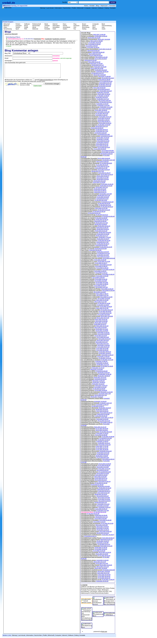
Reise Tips (91, 44)
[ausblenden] (48, 38)
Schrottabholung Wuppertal (96, 408)
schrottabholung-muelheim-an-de (98, 570)
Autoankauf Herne (93, 551)
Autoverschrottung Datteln (95, 544)
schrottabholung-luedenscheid (97, 316)
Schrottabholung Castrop (95, 141)
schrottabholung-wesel (94, 329)
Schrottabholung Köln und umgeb (98, 258)
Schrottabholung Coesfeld (95, 226)
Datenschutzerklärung (46, 80)
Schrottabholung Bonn (94, 97)
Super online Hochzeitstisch (96, 49)
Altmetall (90, 514)
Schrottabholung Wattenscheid (97, 366)
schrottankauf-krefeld (94, 480)
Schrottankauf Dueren (94, 245)
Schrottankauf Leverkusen (95, 203)
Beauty (95, 29)
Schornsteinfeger (93, 52)
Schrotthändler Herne (94, 435)
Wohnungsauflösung (94, 395)
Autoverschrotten (92, 384)
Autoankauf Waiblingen (94, 268)
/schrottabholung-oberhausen (96, 412)
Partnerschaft (36, 24)
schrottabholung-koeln (94, 187)
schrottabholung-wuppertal (96, 444)
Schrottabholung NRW (94, 126)
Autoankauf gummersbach (95, 303)
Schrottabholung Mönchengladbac (95, 461)
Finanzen (76, 25)
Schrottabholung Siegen (95, 364)
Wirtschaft (80, 8)
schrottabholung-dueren (95, 337)
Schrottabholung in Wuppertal (97, 297)
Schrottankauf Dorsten (94, 517)
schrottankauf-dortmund (95, 470)
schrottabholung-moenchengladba (95, 156)
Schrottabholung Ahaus (94, 300)
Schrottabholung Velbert (95, 252)
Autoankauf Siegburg (94, 549)
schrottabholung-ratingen (95, 504)
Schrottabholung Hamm (95, 161)
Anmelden (112, 6)
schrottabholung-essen (94, 448)
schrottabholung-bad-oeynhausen (95, 557)
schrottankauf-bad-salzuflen (96, 311)
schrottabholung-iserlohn (95, 347)
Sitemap (42, 8)
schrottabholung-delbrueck (96, 339)
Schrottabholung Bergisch (95, 421)
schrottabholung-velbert (95, 528)
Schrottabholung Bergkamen (96, 438)
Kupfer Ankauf (92, 63)
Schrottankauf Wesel (94, 133)
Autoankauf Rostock (93, 271)
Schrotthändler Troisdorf (95, 510)
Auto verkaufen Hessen (94, 71)
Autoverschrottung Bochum (96, 472)
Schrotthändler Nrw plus (95, 255)
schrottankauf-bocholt (94, 319)
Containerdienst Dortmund (95, 79)
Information (58, 8)
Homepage (37, 39)
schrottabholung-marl (94, 110)
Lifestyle (47, 25)
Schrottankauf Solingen (94, 419)
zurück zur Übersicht (11, 34)
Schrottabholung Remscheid (96, 451)
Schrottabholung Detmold (95, 486)
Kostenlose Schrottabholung (96, 83)
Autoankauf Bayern (93, 75)
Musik (34, 27)
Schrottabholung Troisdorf (95, 147)
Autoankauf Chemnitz (94, 279)
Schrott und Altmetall (94, 379)
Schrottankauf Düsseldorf (95, 493)
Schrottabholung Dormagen (96, 488)
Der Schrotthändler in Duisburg (97, 360)
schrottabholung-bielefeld (95, 169)
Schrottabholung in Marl (95, 179)
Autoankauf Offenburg (94, 273)
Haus (64, 24)
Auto (103, 27)
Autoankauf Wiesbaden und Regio (95, 424)
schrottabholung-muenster (95, 578)
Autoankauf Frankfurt (94, 281)
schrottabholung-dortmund (95, 468)
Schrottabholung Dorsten (95, 414)
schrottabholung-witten (94, 331)
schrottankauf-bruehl (94, 327)
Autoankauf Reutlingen (94, 284)
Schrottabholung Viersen (95, 453)
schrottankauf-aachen (94, 168)
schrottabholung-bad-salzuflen (97, 310)
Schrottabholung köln (94, 263)
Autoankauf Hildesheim (94, 293)
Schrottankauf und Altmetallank (97, 206)
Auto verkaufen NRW (94, 70)
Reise (26, 25)
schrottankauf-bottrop (94, 322)
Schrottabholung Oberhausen (96, 107)
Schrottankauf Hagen (94, 200)
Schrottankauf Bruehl (94, 224)
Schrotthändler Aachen (94, 131)
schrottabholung (92, 171)
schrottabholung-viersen (95, 530)
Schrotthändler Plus (93, 149)
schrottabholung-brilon (94, 430)
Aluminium (91, 213)
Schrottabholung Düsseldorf (96, 374)
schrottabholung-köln (94, 494)
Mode (46, 24)
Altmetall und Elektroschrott (96, 86)
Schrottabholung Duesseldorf (96, 247)
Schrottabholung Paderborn (96, 358)
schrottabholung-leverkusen (96, 116)
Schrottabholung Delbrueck (96, 232)
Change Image (37, 85)
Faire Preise (91, 250)
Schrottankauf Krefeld (94, 509)
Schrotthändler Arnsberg (95, 454)
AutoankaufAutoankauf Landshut (97, 269)
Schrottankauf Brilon (94, 221)
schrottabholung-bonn (94, 321)
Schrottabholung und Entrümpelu (98, 216)
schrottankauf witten (93, 260)
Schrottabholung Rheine (95, 541)
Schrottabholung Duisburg (95, 499)
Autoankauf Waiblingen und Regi (98, 290)
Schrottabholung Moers (94, 411)
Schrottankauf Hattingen (95, 457)
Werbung (90, 50)
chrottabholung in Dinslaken (96, 520)
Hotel (54, 29)
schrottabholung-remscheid (96, 353)
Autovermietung (107, 25)
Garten (65, 29)
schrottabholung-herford (95, 473)
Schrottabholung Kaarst (95, 543)
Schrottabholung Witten (94, 581)
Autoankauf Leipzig (93, 292)
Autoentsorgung (92, 73)
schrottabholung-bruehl (94, 326)
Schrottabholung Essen (94, 104)
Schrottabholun (92, 128)
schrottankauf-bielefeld (94, 428)
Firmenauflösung (92, 368)
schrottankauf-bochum (94, 525)
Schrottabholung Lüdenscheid (97, 154)
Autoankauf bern (92, 406)
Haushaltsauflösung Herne (96, 76)
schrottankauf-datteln (94, 335)
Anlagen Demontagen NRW (96, 84)
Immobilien (56, 27)
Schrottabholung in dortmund (96, 306)
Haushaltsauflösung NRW (95, 376)
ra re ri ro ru (91, 42)
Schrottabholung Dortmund (96, 108)
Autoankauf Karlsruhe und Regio (97, 274)
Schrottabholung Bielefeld (95, 440)
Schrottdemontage (93, 211)
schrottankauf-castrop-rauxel (96, 531)
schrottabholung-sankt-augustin (97, 355)
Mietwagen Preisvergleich (95, 39)
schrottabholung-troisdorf (95, 332)
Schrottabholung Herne (94, 441)
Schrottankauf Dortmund (95, 197)
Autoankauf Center (93, 87)
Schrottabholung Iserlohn (95, 105)
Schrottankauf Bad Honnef (95, 555)
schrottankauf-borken (94, 568)
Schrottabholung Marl (94, 416)
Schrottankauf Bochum (94, 456)
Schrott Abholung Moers (95, 496)
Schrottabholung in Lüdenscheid (97, 152)
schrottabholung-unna (94, 115)
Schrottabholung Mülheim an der (97, 579)
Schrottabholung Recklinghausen (98, 160)
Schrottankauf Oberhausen (96, 501)
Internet (94, 8)
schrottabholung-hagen (94, 350)
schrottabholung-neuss (94, 113)
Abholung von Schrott (94, 218)
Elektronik (85, 25)
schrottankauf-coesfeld (94, 563)
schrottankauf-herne (93, 190)
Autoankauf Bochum (94, 401)
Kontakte (113, 8)
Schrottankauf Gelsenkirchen (96, 102)
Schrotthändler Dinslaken (95, 134)
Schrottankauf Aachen (94, 208)
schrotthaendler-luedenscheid (97, 136)
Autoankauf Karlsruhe (94, 266)
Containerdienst (92, 65)
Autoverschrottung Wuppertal (96, 163)
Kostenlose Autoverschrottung (97, 81)
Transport (18, 25)
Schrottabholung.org (94, 476)
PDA (25, 29)
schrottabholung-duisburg (95, 571)
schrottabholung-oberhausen (96, 432)
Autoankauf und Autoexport (96, 393)
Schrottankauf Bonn (93, 512)
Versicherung (7, 29)
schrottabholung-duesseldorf (96, 194)
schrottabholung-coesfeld (95, 334)
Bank (103, 24)
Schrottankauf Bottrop (94, 515)
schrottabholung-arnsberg (95, 118)
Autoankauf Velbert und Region (97, 289)
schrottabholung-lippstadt (95, 345)
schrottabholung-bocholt (95, 318)
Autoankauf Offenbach (94, 287)
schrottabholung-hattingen (95, 576)
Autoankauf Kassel (93, 522)
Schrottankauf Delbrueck (95, 234)
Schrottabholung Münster (95, 356)
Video (5, 27)
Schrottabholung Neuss (95, 404)
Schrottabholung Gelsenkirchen (97, 202)
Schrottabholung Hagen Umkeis (97, 150)
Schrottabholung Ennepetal (96, 552)
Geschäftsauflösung (93, 377)
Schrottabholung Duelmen (95, 240)
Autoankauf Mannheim (94, 282)
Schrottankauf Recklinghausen (97, 174)
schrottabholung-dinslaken (96, 575)
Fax (75, 29)
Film (75, 27)
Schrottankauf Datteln (94, 231)
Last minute (50, 8)
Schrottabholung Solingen (95, 443)
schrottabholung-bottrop (95, 467)
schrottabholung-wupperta (95, 121)
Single (89, 46)
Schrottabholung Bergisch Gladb (97, 436)
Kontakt (92, 6)
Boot (94, 27)
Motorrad (35, 29)
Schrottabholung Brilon (94, 219)
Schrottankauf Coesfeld (94, 227)
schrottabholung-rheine (94, 433)
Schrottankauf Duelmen (95, 242)
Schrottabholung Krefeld (95, 92)
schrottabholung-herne (94, 165)
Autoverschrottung (93, 389)
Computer (87, 8)
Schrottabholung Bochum (95, 253)
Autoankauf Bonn (93, 277)
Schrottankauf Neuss (94, 502)
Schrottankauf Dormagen (95, 489)
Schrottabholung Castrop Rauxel (97, 538)
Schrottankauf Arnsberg (94, 308)
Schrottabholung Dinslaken (96, 237)
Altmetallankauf (92, 485)
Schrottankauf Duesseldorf (95, 491)
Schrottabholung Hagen (95, 142)
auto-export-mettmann (94, 57)
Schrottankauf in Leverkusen (96, 264)
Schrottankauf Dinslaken (95, 239)
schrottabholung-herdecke (95, 465)
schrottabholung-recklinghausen (97, 534)
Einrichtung (85, 27)
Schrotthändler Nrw (93, 181)
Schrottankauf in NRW (94, 371)
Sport (17, 29)
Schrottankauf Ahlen (93, 427)
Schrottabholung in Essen (95, 298)
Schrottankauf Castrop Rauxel (97, 539)
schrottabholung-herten (94, 348)
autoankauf (91, 54)
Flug (75, 24)
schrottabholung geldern (95, 176)
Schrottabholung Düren (94, 363)
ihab (89, 60)
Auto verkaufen (92, 68)
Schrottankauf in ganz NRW (96, 205)
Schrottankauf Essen (94, 518)
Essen (84, 24)
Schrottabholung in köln (95, 295)
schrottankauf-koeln (93, 189)
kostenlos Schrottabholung (96, 481)
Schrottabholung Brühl (94, 223)
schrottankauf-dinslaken (95, 343)
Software (100, 8)
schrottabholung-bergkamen (96, 313)
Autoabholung (92, 369)
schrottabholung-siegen (95, 560)
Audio (103, 29)
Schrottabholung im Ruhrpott (96, 403)
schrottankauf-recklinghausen (96, 186)
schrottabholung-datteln (95, 177)
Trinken (18, 24)
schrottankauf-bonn (93, 562)
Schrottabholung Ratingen (95, 125)
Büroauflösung (92, 397)
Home (86, 6)
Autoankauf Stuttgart (94, 387)
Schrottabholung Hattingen (96, 507)
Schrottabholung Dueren (95, 244)
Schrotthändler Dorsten (94, 144)
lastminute (90, 38)
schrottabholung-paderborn (96, 351)
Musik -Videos (92, 41)
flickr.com (104, 631)
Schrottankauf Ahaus (94, 302)
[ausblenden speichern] (59, 38)
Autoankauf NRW (93, 380)
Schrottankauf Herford (94, 475)
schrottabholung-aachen (95, 137)
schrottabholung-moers (94, 446)
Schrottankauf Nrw (93, 182)
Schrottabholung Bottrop (95, 99)
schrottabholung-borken (95, 566)
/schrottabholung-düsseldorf (96, 123)
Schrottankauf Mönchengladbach (97, 459)
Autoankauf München (94, 547)
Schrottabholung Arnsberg (95, 94)
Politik (74, 8)
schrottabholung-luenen (95, 526)
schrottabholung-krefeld (95, 505)
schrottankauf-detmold (94, 342)
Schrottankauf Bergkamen (95, 210)
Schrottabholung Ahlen (94, 554)
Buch (94, 25)
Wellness (6, 25)
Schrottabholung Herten (95, 139)
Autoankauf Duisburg (94, 390)
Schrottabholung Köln (94, 361)
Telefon (18, 27)
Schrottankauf (92, 55)
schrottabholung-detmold (95, 573)
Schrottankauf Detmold (94, 235)
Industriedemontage (93, 67)
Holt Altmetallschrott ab (94, 215)
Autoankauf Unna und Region (97, 422)
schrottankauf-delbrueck (95, 340)
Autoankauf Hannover (94, 385)
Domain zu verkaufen (94, 36)
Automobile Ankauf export (95, 89)
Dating (107, 8)
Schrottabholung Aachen (95, 96)
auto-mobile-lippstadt (94, 58)
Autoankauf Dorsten (93, 285)
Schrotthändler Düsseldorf (95, 158)
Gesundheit (66, 27)
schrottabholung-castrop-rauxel (97, 184)
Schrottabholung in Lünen (95, 261)
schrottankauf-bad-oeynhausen (97, 523)
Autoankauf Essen (93, 382)
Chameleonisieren (93, 34)
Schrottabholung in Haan (95, 256)
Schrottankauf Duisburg (95, 198)
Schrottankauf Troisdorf (94, 145)
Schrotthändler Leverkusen (96, 100)
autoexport (90, 62)
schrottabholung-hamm (94, 449)
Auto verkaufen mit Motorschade (97, 78)
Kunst (46, 27)
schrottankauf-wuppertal (95, 533)
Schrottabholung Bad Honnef (96, 565)
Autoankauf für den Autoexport (97, 392)
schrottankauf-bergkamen (95, 314)
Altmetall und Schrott (94, 248)
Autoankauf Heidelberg (94, 276)
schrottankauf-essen (94, 192)
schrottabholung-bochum (95, 112)
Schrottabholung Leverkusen (96, 91)
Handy (65, 25)
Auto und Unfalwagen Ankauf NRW (95, 399)
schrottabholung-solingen (95, 120)
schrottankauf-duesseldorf (95, 195)
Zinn (89, 536)
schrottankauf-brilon (93, 324)
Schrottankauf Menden (94, 129)
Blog (97, 6)
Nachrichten (67, 8)
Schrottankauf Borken (94, 483)
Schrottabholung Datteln (95, 229)
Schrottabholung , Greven (95, 497)
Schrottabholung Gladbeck (96, 173)
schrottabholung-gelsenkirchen (97, 417)
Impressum (104, 6)
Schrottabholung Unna (94, 409)
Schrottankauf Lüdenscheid (96, 464)
